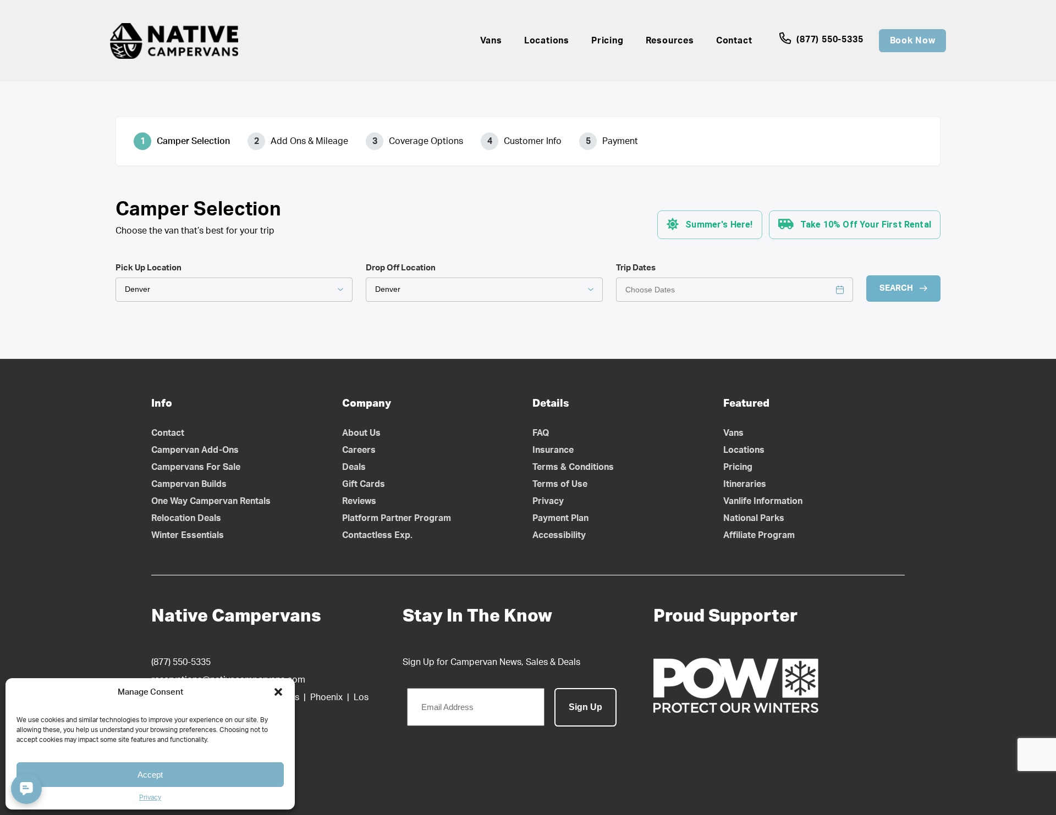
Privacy (150, 797)
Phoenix (326, 697)
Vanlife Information (762, 501)
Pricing (607, 40)
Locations (546, 40)
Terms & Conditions (573, 467)
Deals (354, 467)
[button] (278, 691)
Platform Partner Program (396, 518)
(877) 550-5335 (828, 39)
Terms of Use (559, 484)
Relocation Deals (186, 518)
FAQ (540, 433)
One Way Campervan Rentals (211, 501)
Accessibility (559, 535)
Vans (491, 40)
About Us (361, 433)
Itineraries (744, 484)
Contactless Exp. (377, 535)
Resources (670, 40)
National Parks (753, 518)
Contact (734, 40)
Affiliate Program (759, 535)
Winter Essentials (187, 535)
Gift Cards (363, 484)
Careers (359, 450)
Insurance (553, 450)
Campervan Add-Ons (195, 450)
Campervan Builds (189, 484)
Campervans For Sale (195, 467)
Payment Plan (560, 518)
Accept (150, 774)
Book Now (913, 40)
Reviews (359, 501)
